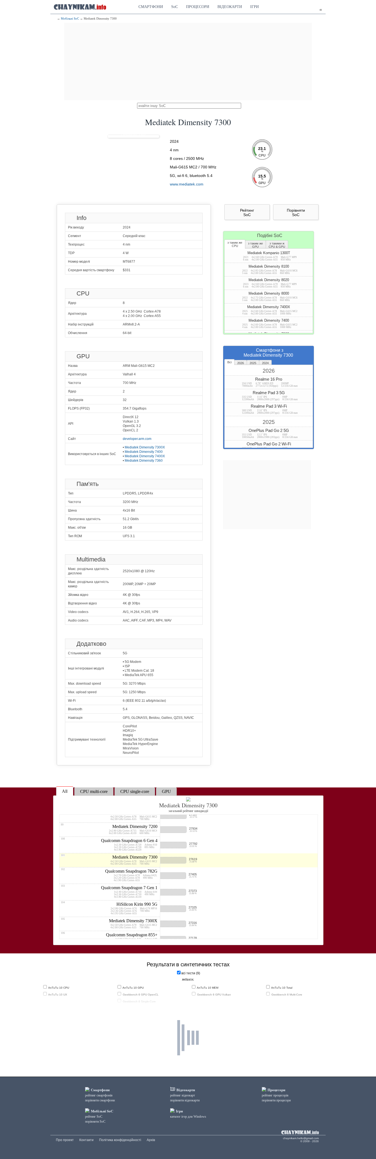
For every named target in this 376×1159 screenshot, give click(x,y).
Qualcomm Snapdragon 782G (109, 875)
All (64, 791)
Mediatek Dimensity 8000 (270, 296)
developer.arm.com (137, 439)
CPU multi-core (94, 791)
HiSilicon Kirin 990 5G (109, 908)
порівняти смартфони (100, 1100)
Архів (151, 1140)
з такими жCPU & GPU (277, 245)
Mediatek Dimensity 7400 (144, 452)
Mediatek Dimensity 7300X (145, 447)
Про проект (65, 1140)
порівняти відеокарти (185, 1100)
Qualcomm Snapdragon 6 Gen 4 (109, 844)
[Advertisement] (188, 61)
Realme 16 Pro (270, 382)
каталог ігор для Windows (188, 1116)
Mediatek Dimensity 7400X (145, 456)
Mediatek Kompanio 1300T (270, 256)
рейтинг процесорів (275, 1095)
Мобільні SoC (70, 18)
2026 (240, 363)
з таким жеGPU (255, 245)
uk (321, 10)
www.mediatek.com (186, 184)
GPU (166, 791)
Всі (229, 362)
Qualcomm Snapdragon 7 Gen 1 (109, 891)
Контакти (86, 1140)
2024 (265, 363)
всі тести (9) (190, 973)
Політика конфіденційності (120, 1140)
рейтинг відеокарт (182, 1095)
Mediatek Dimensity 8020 (270, 283)
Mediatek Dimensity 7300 (109, 859)
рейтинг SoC (93, 1116)
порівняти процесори (276, 1100)
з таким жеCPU (234, 244)
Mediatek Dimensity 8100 (270, 269)
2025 (253, 363)
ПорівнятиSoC (296, 212)
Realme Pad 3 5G (270, 395)
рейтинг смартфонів (99, 1095)
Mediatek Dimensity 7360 (144, 460)
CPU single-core (134, 791)
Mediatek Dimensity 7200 (109, 829)
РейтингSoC (247, 212)
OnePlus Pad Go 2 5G (270, 433)
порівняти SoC (95, 1121)
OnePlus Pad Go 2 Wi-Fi (270, 447)
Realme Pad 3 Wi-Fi (270, 409)
